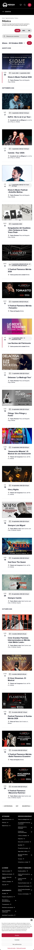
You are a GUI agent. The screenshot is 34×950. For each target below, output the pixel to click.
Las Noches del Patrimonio (19, 343)
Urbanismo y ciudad (23, 862)
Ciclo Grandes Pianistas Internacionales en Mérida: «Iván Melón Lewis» (19, 639)
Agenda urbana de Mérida (6, 878)
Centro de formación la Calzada (24, 875)
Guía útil (4, 884)
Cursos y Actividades (23, 893)
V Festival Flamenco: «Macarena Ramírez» (17, 791)
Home (3, 18)
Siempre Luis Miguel (16, 525)
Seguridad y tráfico (23, 851)
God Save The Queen (17, 562)
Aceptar (17, 935)
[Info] (21, 5)
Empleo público (22, 871)
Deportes (20, 838)
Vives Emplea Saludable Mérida (24, 890)
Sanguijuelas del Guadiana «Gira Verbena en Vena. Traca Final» (19, 230)
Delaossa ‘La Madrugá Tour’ (19, 377)
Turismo (20, 858)
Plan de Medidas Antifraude (6, 911)
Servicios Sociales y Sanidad (23, 855)
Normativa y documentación (6, 900)
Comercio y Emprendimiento (22, 832)
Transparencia (5, 904)
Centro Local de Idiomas (22, 879)
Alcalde (4, 893)
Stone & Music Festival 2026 (20, 77)
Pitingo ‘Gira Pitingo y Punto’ (17, 414)
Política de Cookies (12, 948)
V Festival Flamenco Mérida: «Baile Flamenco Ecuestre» (20, 755)
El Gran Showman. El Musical (17, 679)
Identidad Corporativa (7, 915)
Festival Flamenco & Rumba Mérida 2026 (20, 717)
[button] (31, 920)
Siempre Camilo (15, 598)
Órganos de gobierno (7, 896)
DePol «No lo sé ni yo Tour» (19, 117)
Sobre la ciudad (6, 871)
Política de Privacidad (21, 948)
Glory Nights (13, 489)
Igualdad (20, 845)
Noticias (4, 822)
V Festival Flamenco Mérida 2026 (19, 270)
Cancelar (17, 940)
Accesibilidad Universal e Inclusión (24, 823)
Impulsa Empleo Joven (23, 882)
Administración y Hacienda (22, 827)
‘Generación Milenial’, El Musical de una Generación (19, 452)
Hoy (29, 43)
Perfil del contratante (7, 907)
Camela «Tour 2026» (16, 152)
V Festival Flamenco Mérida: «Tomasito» (20, 306)
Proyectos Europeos (23, 848)
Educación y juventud (23, 841)
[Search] (25, 5)
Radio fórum (5, 825)
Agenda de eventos (10, 18)
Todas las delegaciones (23, 819)
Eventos (8, 11)
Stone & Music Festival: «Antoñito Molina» (18, 191)
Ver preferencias (17, 944)
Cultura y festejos (6, 881)
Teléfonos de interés (7, 874)
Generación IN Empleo (24, 886)
